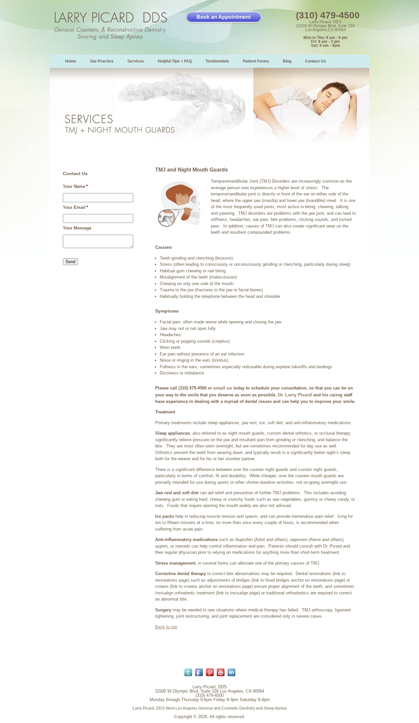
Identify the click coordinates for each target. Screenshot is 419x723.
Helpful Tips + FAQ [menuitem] (175, 61)
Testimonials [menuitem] (217, 61)
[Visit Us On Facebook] (198, 676)
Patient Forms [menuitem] (256, 61)
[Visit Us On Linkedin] (231, 676)
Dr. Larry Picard (295, 394)
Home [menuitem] (70, 61)
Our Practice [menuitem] (102, 61)
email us (222, 387)
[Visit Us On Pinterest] (209, 676)
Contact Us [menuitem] (315, 61)
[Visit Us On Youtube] (220, 676)
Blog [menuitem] (287, 61)
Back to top (166, 626)
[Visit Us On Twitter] (188, 676)
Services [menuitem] (135, 61)
